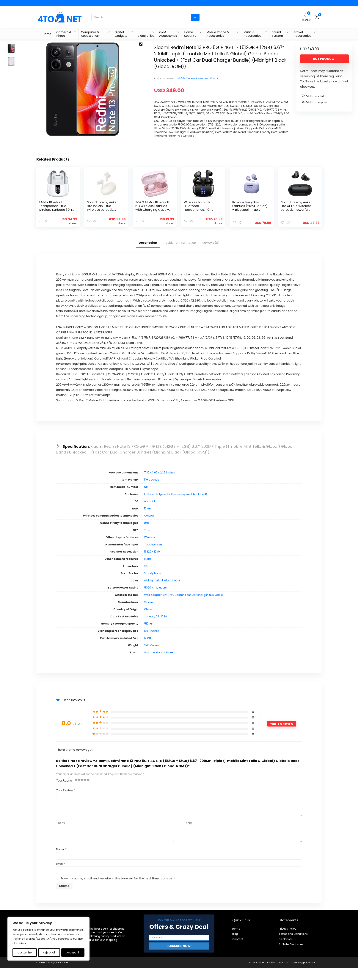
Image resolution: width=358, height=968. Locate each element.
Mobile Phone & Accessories (217, 34)
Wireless (149, 537)
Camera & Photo (63, 34)
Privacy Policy (287, 929)
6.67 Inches (151, 631)
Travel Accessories (302, 34)
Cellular (149, 515)
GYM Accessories (168, 34)
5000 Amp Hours (155, 587)
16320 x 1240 (152, 551)
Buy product (324, 59)
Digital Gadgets (121, 34)
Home (47, 34)
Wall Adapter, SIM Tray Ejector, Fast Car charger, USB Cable (183, 595)
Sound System (277, 34)
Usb (146, 523)
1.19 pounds (151, 479)
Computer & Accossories (90, 34)
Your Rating (64, 780)
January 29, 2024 (155, 616)
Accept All (72, 952)
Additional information (180, 243)
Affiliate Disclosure (291, 944)
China (148, 609)
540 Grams (151, 645)
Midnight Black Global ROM (162, 580)
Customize (25, 952)
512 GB (148, 623)
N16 (146, 487)
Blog (235, 934)
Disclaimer (285, 939)
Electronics (146, 36)
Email (60, 864)
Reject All (49, 952)
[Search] (195, 17)
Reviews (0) (210, 243)
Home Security (190, 34)
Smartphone (152, 573)
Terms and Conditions (293, 934)
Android (149, 501)
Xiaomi (214, 78)
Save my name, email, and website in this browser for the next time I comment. (118, 878)
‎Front (147, 559)
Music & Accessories (252, 34)
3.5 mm (149, 566)
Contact (237, 939)
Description (148, 243)
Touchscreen (153, 544)
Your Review (65, 790)
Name (61, 849)
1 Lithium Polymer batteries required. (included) (175, 494)
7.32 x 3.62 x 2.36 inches (159, 472)
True (147, 530)
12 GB (147, 508)
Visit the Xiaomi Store (158, 652)
